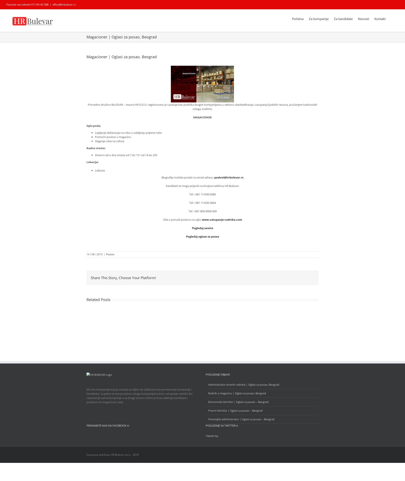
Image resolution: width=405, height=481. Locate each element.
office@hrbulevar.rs (64, 4)
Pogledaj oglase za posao (202, 236)
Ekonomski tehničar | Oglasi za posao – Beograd (238, 402)
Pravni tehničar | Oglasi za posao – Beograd (235, 410)
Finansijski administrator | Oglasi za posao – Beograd (241, 419)
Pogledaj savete (202, 228)
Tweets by (212, 436)
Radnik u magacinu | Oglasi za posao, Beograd (237, 393)
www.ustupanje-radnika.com (222, 220)
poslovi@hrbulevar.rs (228, 177)
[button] (392, 18)
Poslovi (110, 254)
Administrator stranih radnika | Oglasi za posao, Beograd (243, 384)
